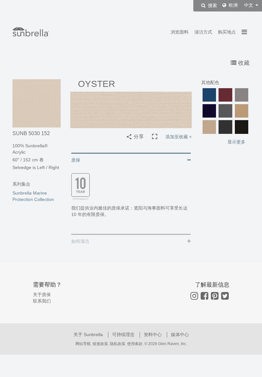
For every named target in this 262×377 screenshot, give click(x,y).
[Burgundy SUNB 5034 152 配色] (225, 95)
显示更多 (236, 141)
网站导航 (83, 344)
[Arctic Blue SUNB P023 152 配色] (209, 95)
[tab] (131, 159)
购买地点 (227, 32)
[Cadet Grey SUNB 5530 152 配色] (241, 95)
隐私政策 (117, 344)
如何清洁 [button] (80, 241)
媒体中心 (180, 334)
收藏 (243, 63)
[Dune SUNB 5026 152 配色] (241, 111)
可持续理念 (124, 334)
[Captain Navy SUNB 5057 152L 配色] (209, 111)
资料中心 (153, 334)
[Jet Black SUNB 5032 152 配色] (241, 127)
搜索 (212, 6)
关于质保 (42, 294)
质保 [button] (75, 160)
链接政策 (100, 344)
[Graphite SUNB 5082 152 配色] (225, 127)
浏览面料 (180, 32)
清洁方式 (203, 32)
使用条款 (135, 344)
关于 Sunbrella (88, 334)
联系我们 (42, 301)
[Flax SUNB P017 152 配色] (209, 127)
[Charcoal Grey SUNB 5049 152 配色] (225, 111)
